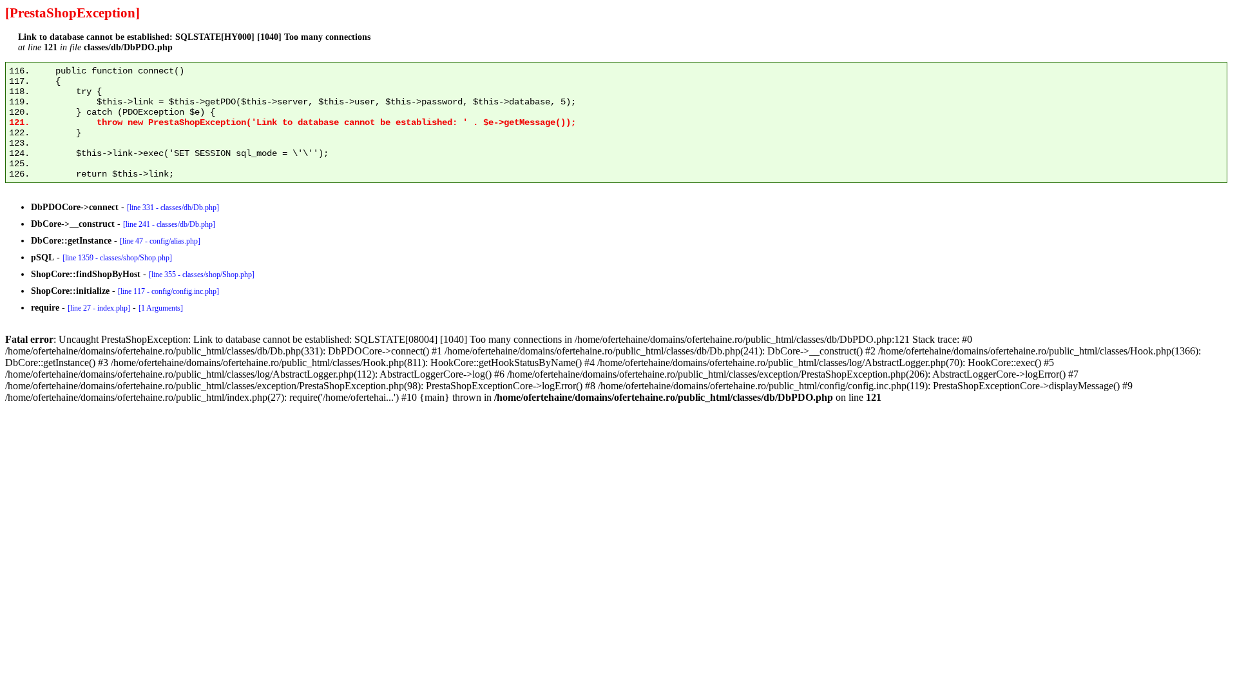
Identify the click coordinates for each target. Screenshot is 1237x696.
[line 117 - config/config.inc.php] (168, 291)
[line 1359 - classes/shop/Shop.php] (117, 257)
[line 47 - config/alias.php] (160, 241)
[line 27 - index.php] (99, 308)
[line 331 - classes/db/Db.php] (173, 207)
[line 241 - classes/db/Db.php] (169, 224)
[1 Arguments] (161, 308)
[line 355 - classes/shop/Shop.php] (201, 274)
